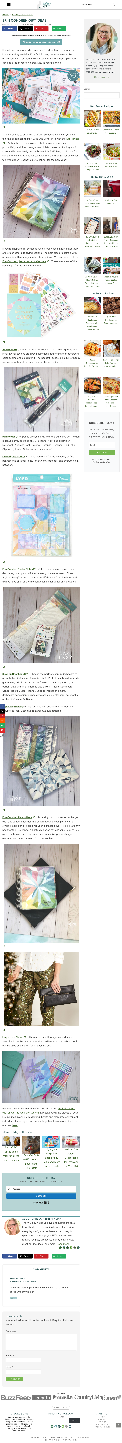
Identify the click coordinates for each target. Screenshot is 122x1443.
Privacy (103, 1422)
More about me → (101, 77)
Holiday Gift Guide (22, 14)
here (15, 1125)
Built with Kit (41, 1202)
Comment (12, 1331)
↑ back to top (61, 1408)
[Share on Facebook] (2, 706)
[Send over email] (2, 725)
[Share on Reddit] (2, 720)
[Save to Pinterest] (2, 716)
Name (10, 1355)
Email (9, 1367)
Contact (102, 1419)
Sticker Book (9, 349)
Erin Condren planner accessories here (24, 261)
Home (5, 14)
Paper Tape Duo (11, 706)
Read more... (64, 1244)
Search (87, 89)
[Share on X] (2, 711)
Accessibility (102, 1424)
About (102, 1417)
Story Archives (102, 1427)
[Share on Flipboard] (2, 730)
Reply (13, 1298)
